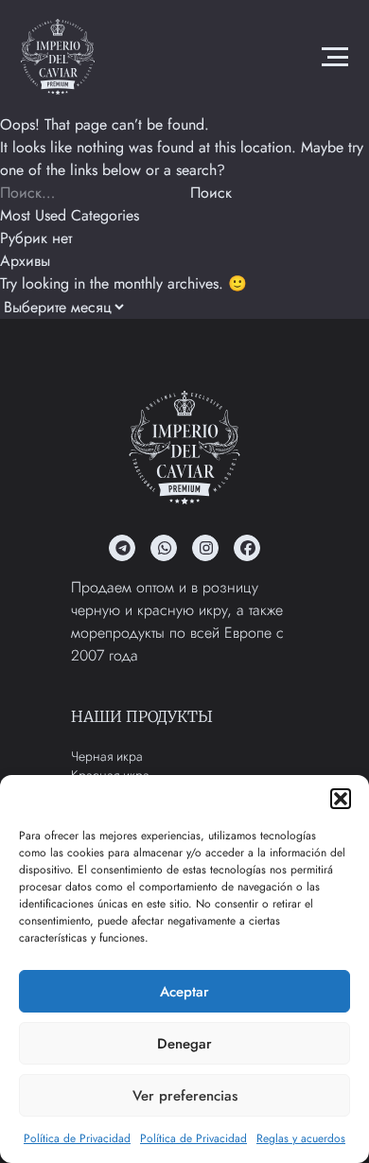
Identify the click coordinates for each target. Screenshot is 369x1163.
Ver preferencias (184, 1095)
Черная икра (107, 756)
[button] (340, 798)
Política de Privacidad (77, 1138)
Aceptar (184, 991)
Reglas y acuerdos (300, 1138)
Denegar (184, 1043)
